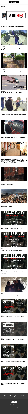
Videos (10, 395)
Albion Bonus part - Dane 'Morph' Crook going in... (14, 130)
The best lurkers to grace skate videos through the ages (14, 107)
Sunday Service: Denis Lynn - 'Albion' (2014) (14, 85)
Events (16, 395)
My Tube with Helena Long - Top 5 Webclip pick (14, 18)
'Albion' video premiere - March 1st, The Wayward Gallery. (14, 376)
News (5, 395)
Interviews (22, 395)
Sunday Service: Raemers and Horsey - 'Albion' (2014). (14, 40)
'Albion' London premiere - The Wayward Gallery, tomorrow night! (14, 309)
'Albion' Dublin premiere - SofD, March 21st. (14, 220)
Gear (14, 396)
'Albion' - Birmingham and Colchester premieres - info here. (14, 264)
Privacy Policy (15, 404)
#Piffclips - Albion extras (14, 177)
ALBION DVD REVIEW (14, 199)
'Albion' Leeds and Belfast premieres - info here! (14, 354)
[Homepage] (14, 401)
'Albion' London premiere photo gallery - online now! (14, 287)
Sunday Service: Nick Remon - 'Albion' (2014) (14, 63)
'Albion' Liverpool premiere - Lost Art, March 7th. (14, 332)
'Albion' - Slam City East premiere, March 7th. (14, 242)
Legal (10, 404)
